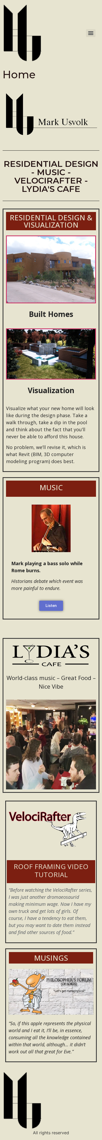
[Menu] (90, 33)
